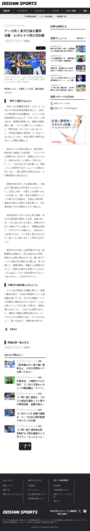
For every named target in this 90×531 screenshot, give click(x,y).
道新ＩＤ (57, 501)
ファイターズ (22, 11)
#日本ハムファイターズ (13, 41)
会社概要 (57, 485)
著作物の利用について (36, 498)
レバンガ (55, 11)
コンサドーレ (40, 11)
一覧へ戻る (26, 446)
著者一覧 (6, 490)
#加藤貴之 (26, 41)
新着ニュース (8, 485)
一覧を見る (79, 38)
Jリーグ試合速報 (46, 16)
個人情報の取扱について (37, 494)
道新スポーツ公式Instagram (65, 108)
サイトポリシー (34, 490)
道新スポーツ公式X (62, 103)
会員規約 (31, 485)
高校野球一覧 (61, 16)
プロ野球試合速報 (30, 16)
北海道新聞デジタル (61, 490)
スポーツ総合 (71, 11)
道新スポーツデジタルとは (12, 494)
